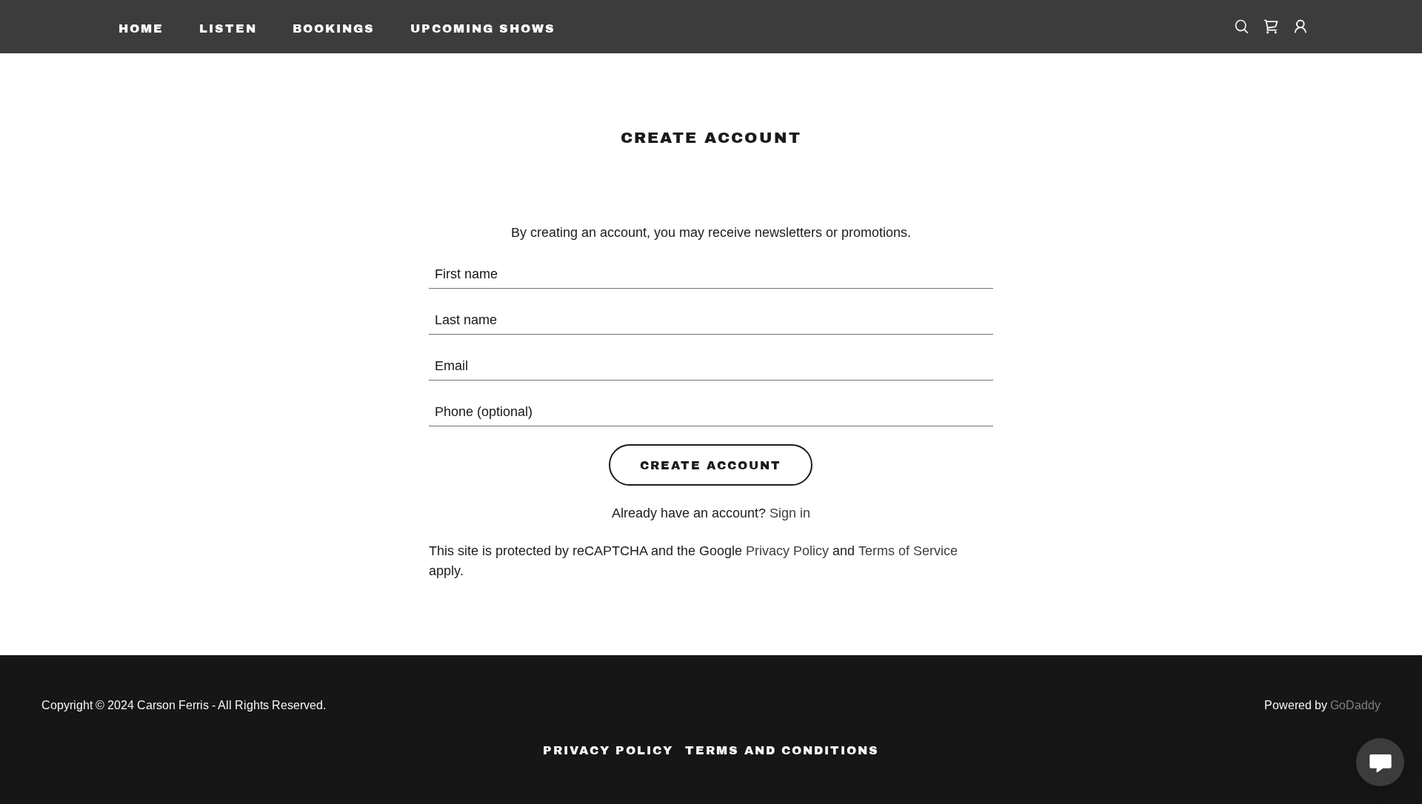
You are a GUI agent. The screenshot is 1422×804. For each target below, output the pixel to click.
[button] (1300, 26)
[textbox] (711, 275)
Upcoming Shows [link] (482, 28)
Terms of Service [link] (908, 550)
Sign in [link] (790, 513)
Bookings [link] (334, 28)
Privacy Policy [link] (787, 550)
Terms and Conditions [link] (782, 750)
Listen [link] (228, 28)
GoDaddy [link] (1355, 705)
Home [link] (141, 28)
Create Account (710, 465)
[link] (1271, 26)
